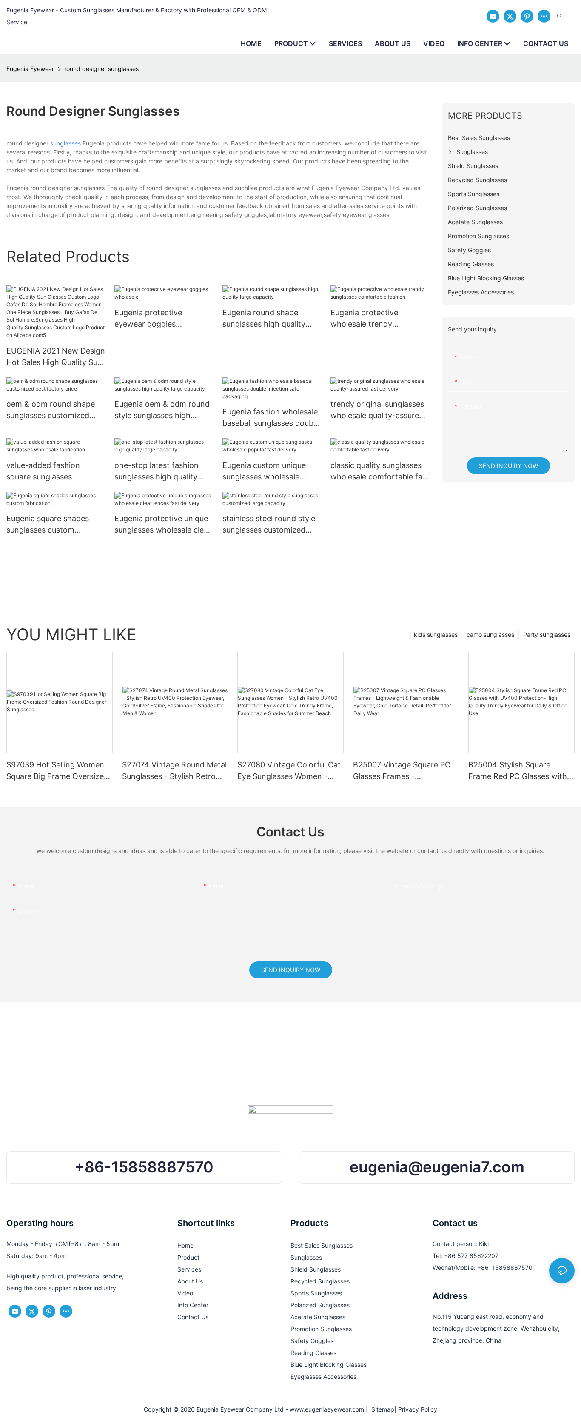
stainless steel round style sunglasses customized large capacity (268, 525)
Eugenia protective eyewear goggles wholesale (148, 319)
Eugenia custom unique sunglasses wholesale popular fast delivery (264, 471)
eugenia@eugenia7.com (437, 1167)
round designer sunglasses (101, 68)
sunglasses (65, 143)
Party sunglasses (546, 634)
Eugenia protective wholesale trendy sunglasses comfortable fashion (373, 319)
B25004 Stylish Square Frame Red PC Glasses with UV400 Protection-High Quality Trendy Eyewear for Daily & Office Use (517, 771)
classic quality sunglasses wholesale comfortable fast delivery (379, 471)
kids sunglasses (436, 634)
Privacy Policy (417, 1409)
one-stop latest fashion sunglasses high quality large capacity (156, 471)
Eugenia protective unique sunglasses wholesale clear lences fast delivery (162, 525)
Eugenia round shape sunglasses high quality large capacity (263, 319)
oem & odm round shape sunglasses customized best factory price (50, 410)
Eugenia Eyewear (30, 68)
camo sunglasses (490, 634)
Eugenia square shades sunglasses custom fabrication (47, 525)
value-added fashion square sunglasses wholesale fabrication (44, 471)
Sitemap (381, 1409)
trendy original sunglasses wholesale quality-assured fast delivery (377, 410)
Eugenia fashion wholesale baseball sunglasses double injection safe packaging (270, 418)
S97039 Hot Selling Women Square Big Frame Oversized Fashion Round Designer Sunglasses (57, 771)
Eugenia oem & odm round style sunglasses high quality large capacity (162, 410)
